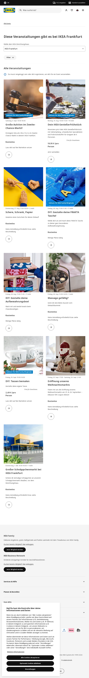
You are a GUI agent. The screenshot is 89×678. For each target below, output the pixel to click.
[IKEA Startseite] (9, 10)
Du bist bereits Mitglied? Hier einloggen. (19, 544)
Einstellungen (30, 669)
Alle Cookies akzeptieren (30, 658)
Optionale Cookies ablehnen (30, 663)
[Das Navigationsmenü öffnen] (83, 10)
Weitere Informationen (15, 652)
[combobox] (38, 10)
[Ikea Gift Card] (78, 630)
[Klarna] (71, 630)
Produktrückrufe (66, 660)
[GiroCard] (64, 630)
